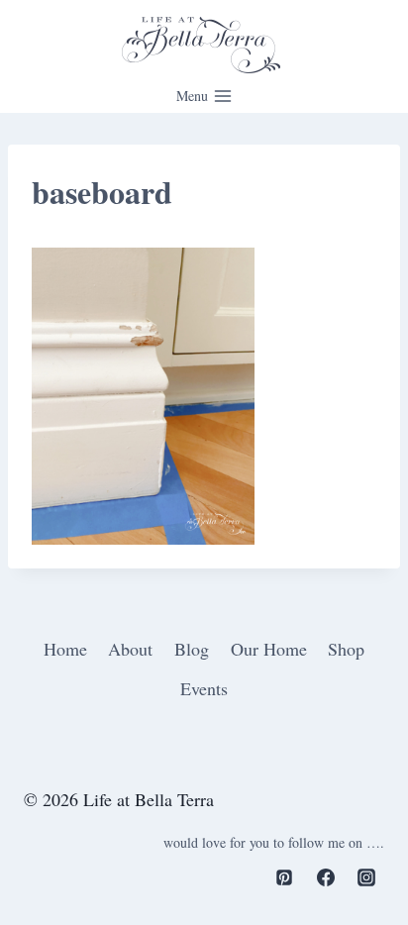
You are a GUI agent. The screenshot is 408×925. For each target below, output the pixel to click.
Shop (346, 649)
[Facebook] (326, 877)
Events (204, 688)
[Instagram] (366, 877)
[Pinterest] (284, 877)
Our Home (269, 649)
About (130, 649)
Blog (191, 649)
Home (65, 649)
